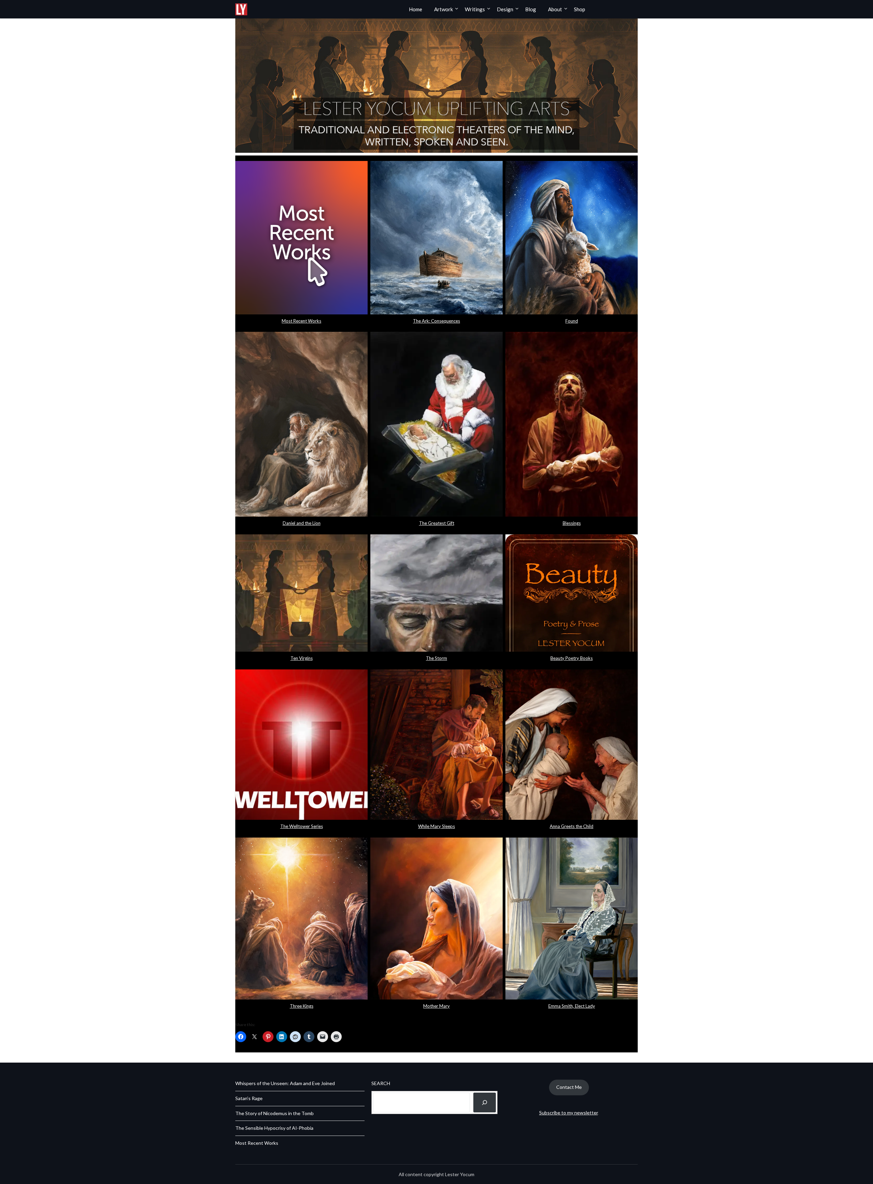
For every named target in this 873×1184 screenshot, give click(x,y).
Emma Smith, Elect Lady (571, 1006)
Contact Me (569, 1087)
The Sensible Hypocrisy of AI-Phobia (274, 1128)
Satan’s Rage (249, 1098)
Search (380, 1083)
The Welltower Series (301, 826)
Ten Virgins (302, 658)
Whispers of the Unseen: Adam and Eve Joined (285, 1083)
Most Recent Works (301, 320)
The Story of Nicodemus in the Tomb (274, 1113)
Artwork (443, 9)
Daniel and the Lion (302, 523)
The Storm (436, 658)
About (555, 9)
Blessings (572, 523)
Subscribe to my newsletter (568, 1112)
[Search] (484, 1102)
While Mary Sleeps (436, 826)
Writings (475, 9)
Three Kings (301, 1006)
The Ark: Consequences (436, 320)
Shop (579, 9)
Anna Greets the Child (571, 826)
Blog (530, 9)
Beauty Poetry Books (571, 658)
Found (571, 320)
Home (415, 9)
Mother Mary (436, 1006)
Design (505, 9)
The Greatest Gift (436, 523)
